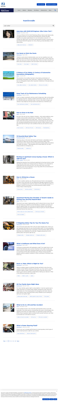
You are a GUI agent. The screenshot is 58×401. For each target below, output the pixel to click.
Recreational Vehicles (21, 137)
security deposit (21, 214)
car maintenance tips (35, 104)
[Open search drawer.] (55, 10)
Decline (55, 399)
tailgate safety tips (30, 235)
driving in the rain (29, 127)
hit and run (34, 317)
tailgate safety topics (41, 235)
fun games (47, 296)
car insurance (20, 127)
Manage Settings (46, 399)
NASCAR (18, 32)
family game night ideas (22, 296)
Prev (4, 341)
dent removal (34, 64)
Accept (51, 399)
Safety (18, 75)
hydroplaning (46, 127)
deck (19, 275)
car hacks (20, 64)
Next (18, 341)
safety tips (29, 148)
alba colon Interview (22, 44)
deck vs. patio (25, 275)
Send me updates (51, 4)
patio (32, 275)
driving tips (38, 127)
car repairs (27, 64)
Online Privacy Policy (27, 392)
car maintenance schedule (23, 104)
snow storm (20, 189)
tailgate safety (21, 235)
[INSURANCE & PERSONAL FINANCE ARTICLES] (5, 10)
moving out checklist (40, 211)
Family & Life (19, 224)
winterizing (37, 189)
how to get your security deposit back (25, 211)
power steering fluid (32, 333)
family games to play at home (36, 296)
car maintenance (21, 333)
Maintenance (19, 54)
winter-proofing (29, 189)
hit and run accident (43, 317)
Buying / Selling (20, 160)
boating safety (21, 148)
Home (18, 178)
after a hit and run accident (23, 317)
